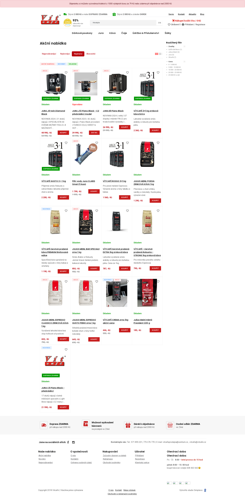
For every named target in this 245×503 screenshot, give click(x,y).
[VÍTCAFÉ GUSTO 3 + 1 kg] (55, 154)
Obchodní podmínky (111, 462)
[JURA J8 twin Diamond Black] (55, 84)
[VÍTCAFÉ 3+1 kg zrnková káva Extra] (147, 84)
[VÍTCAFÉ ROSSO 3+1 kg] (116, 154)
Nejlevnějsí (65, 54)
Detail (94, 132)
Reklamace (108, 459)
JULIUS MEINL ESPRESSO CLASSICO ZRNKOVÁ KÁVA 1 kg (54, 323)
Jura (170, 55)
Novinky (61, 64)
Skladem (72, 64)
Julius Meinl (172, 52)
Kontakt (118, 490)
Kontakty (74, 459)
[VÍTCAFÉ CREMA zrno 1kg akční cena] (116, 293)
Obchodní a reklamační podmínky (122, 494)
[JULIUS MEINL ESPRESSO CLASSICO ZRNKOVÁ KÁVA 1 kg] (55, 293)
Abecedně (90, 54)
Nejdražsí (78, 54)
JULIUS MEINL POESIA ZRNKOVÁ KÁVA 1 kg (144, 183)
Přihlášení (139, 455)
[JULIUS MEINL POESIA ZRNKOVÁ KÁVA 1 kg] (147, 154)
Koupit (63, 132)
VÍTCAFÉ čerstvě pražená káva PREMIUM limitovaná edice (54, 252)
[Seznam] (161, 54)
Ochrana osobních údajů (81, 462)
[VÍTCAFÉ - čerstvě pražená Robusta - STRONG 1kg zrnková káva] (147, 222)
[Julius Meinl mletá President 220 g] (147, 293)
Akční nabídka (47, 64)
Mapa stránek (129, 490)
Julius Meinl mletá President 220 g (143, 321)
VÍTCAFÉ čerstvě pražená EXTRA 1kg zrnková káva (116, 251)
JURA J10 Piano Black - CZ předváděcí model (85, 112)
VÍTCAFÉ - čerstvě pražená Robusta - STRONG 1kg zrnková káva (147, 252)
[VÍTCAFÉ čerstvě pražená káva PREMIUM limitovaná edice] (55, 222)
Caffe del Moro (174, 49)
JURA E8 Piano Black (113, 110)
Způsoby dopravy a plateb (114, 455)
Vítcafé (171, 57)
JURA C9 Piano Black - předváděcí (52, 389)
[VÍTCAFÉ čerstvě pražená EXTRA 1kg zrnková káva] (116, 222)
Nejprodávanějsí (49, 54)
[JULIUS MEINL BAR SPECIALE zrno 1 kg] (86, 222)
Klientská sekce (142, 462)
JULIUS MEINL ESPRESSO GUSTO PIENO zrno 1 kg (84, 321)
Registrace (140, 459)
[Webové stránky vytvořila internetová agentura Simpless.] (205, 490)
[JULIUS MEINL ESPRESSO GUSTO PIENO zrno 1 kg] (86, 293)
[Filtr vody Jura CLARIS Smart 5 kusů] (86, 154)
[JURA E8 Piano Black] (116, 84)
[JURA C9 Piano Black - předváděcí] (55, 361)
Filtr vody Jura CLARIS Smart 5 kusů (83, 183)
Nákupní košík (186, 20)
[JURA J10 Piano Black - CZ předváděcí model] (86, 84)
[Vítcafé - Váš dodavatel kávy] (51, 19)
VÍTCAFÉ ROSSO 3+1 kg (114, 181)
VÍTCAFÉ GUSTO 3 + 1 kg (53, 181)
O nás (73, 455)
